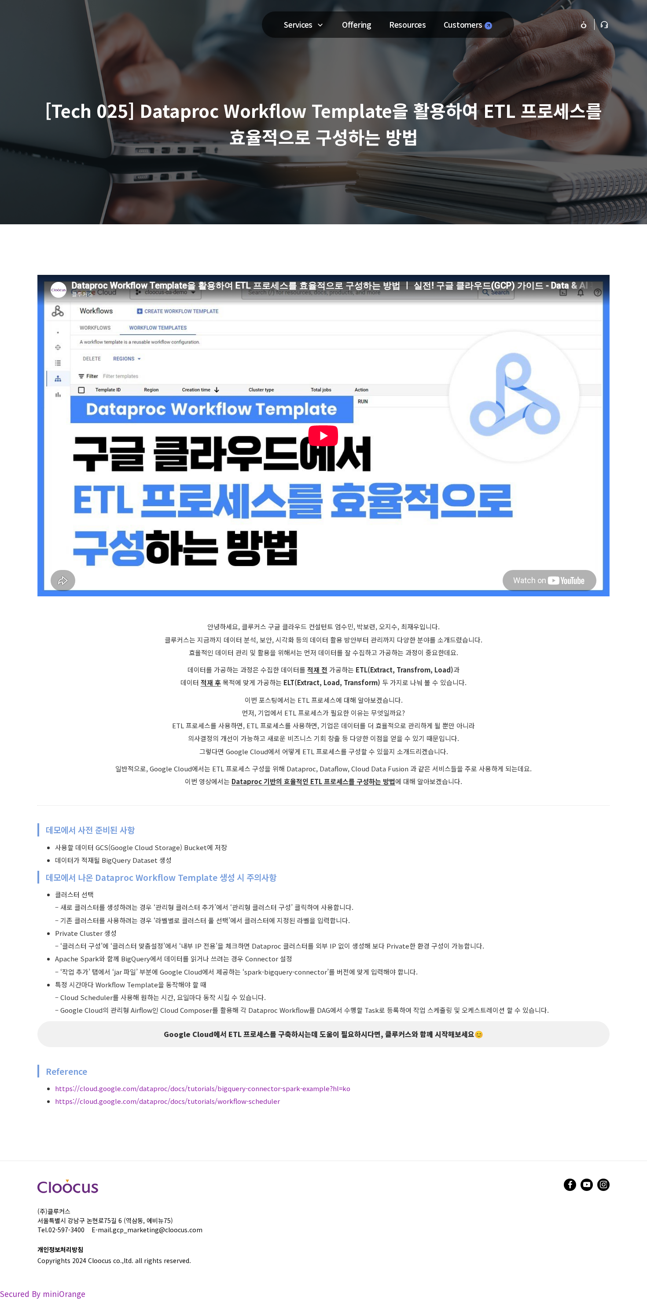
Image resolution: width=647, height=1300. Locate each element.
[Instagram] (603, 1185)
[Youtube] (587, 1185)
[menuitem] (293, 24)
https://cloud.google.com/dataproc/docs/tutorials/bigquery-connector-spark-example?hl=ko (202, 1088)
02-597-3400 (66, 1229)
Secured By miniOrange (42, 1293)
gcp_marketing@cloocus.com (157, 1229)
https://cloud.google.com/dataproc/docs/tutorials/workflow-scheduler (167, 1101)
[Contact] (604, 24)
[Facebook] (570, 1185)
